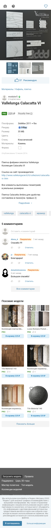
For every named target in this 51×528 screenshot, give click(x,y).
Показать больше (25, 424)
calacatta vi (25, 213)
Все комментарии (25, 289)
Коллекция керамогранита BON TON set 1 (12, 408)
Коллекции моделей (12, 489)
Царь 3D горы (23, 481)
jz (11, 255)
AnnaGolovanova (18, 270)
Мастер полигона (10, 485)
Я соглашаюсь (12, 523)
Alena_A (14, 239)
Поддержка (7, 481)
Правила (29, 476)
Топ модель (27, 485)
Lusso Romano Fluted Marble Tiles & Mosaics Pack (38, 329)
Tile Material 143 (9, 369)
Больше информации (36, 523)
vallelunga (9, 213)
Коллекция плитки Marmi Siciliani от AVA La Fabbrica (12, 329)
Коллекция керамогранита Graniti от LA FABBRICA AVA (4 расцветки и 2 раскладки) (38, 369)
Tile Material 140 (34, 408)
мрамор (41, 213)
